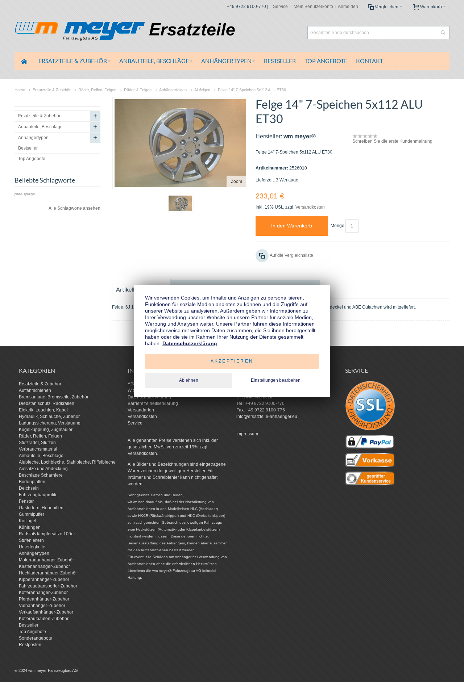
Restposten (30, 644)
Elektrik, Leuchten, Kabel (43, 410)
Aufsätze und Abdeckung (43, 468)
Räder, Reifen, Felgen (40, 436)
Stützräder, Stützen (37, 442)
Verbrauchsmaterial (38, 449)
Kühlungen (30, 527)
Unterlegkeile (32, 546)
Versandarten (141, 410)
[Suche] (443, 32)
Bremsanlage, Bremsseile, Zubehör (53, 396)
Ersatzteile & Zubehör (40, 383)
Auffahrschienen (35, 390)
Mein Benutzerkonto (313, 6)
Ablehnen (188, 380)
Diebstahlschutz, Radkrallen (46, 403)
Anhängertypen (34, 553)
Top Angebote (32, 631)
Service (280, 6)
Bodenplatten (32, 481)
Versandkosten (310, 207)
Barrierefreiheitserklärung (153, 403)
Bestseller (28, 625)
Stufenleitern (31, 540)
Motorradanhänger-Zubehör (46, 559)
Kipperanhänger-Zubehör (44, 579)
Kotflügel (27, 520)
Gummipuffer (31, 514)
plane (18, 194)
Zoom (236, 181)
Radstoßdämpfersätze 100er (47, 533)
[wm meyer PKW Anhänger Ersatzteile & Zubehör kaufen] (141, 32)
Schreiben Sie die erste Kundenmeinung (392, 141)
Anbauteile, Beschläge (41, 455)
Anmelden (348, 6)
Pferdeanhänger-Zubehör (44, 599)
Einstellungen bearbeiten (276, 380)
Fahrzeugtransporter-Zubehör (48, 586)
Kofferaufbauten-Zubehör (44, 618)
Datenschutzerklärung (189, 343)
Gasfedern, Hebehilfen (41, 507)
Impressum (247, 433)
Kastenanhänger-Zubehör (44, 566)
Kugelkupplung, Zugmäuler (45, 429)
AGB (132, 383)
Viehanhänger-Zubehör (42, 605)
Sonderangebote (35, 638)
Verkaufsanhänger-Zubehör (46, 612)
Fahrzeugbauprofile (38, 494)
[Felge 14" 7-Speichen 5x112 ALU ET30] (180, 203)
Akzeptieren (232, 361)
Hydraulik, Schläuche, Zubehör (49, 416)
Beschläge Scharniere (41, 475)
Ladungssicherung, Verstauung (49, 423)
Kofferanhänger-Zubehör (43, 592)
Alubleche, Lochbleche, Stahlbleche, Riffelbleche (67, 462)
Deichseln (29, 488)
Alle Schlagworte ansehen (74, 208)
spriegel (29, 194)
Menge (337, 225)
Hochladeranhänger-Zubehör (48, 573)
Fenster (26, 501)
